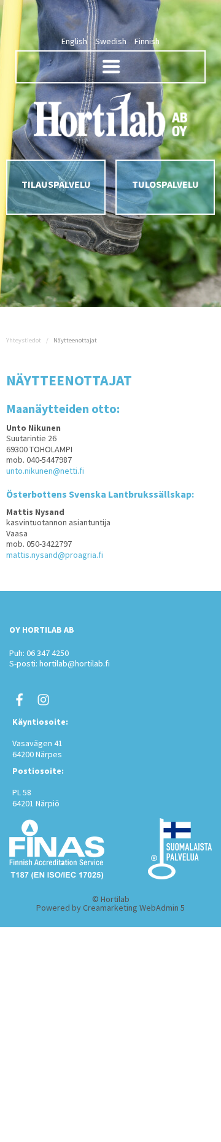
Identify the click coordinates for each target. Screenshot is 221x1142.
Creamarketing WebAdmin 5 (134, 907)
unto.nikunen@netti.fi (45, 470)
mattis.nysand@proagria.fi (54, 554)
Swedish (110, 41)
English (74, 41)
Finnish (147, 41)
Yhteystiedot (23, 340)
